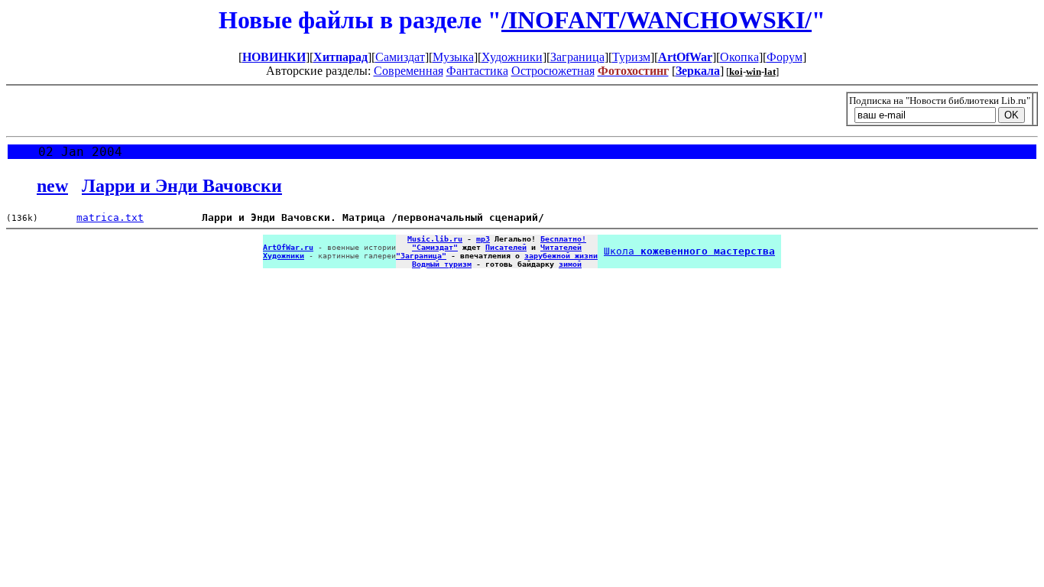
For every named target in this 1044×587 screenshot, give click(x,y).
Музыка (453, 56)
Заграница (577, 56)
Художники (512, 56)
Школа (689, 251)
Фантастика (477, 70)
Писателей (506, 247)
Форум (784, 56)
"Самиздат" (435, 247)
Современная (408, 70)
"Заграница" (421, 255)
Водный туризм (442, 264)
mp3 (483, 239)
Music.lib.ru (434, 239)
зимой (570, 264)
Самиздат (400, 56)
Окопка (739, 56)
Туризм (631, 56)
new (52, 186)
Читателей (561, 247)
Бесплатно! (563, 239)
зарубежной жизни (561, 255)
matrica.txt (110, 217)
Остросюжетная (553, 70)
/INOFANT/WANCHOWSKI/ (656, 20)
